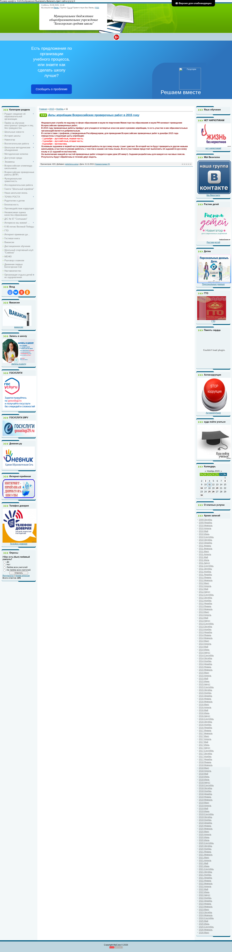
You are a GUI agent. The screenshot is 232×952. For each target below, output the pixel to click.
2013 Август (204, 621)
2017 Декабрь (205, 759)
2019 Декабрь (205, 823)
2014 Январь (205, 635)
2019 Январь (205, 797)
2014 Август (204, 652)
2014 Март (204, 641)
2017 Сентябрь (206, 751)
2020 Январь (205, 826)
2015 (51, 109)
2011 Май (203, 557)
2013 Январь (205, 606)
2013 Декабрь (205, 632)
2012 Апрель (205, 586)
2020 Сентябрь (206, 843)
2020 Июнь (204, 837)
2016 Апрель (205, 707)
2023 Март (204, 909)
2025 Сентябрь (206, 927)
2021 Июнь (204, 866)
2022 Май (203, 889)
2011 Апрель (205, 554)
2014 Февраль (205, 638)
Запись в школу (18, 364)
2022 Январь (205, 880)
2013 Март (204, 612)
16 (201, 488)
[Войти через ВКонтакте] (15, 292)
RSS (97, 8)
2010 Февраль (205, 525)
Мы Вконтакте (213, 195)
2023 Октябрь (205, 912)
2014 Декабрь (205, 664)
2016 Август (204, 716)
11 (209, 484)
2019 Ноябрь (205, 820)
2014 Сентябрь (206, 655)
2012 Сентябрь (206, 595)
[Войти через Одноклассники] (27, 292)
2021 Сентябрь (206, 869)
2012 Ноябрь (205, 600)
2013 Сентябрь (206, 623)
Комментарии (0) (102, 164)
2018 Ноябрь (205, 791)
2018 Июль (204, 779)
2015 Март (204, 673)
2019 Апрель (205, 805)
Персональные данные (213, 284)
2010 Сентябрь (206, 537)
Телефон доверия (18, 544)
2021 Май (203, 863)
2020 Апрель (205, 834)
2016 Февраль (205, 701)
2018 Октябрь (205, 788)
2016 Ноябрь (205, 725)
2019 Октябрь (205, 817)
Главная (43, 109)
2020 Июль (204, 840)
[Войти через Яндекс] (21, 292)
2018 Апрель (205, 771)
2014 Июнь (204, 649)
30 (201, 495)
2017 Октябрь (205, 753)
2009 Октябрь (205, 520)
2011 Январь (205, 546)
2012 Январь (205, 577)
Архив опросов (22, 575)
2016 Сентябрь (206, 719)
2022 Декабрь (205, 901)
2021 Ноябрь (205, 875)
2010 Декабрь (205, 543)
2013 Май (203, 618)
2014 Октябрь (205, 658)
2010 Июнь (204, 534)
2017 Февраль (205, 733)
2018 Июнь (204, 777)
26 (213, 492)
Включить (51, 1)
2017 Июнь (204, 745)
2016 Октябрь (205, 722)
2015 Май (203, 678)
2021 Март (204, 857)
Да (8, 562)
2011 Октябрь (205, 569)
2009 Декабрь (205, 522)
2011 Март (204, 551)
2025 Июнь (204, 924)
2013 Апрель (205, 615)
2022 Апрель (205, 886)
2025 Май (203, 921)
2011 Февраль (205, 548)
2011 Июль (204, 560)
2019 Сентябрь (206, 814)
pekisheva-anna (71, 164)
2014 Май (203, 647)
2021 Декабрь (205, 878)
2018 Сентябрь (206, 785)
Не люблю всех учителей (19, 570)
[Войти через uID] (10, 292)
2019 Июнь (204, 811)
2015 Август (204, 684)
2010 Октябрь (205, 540)
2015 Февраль (205, 670)
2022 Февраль (205, 883)
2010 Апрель (205, 528)
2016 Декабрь (205, 727)
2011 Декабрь (205, 574)
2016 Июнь (204, 713)
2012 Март (204, 583)
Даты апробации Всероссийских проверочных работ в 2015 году (93, 115)
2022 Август (204, 895)
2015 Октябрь (205, 690)
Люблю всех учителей (17, 567)
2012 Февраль (205, 580)
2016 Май (203, 710)
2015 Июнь (204, 681)
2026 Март (204, 932)
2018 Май (203, 774)
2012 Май (203, 589)
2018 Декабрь (205, 794)
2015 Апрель (205, 675)
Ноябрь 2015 (213, 471)
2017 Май (203, 742)
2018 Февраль (205, 765)
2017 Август (204, 748)
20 (217, 488)
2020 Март (204, 831)
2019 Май (203, 808)
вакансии (18, 327)
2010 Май (203, 531)
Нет (8, 564)
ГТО (213, 321)
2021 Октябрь (205, 872)
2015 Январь (205, 667)
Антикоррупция (213, 413)
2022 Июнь (204, 892)
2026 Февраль (205, 930)
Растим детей (213, 242)
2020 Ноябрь (205, 849)
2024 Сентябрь (206, 918)
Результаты (8, 575)
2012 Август (204, 592)
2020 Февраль (205, 829)
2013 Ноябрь (205, 629)
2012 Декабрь (205, 603)
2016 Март (204, 704)
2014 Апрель (205, 644)
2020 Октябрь (205, 846)
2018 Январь (205, 762)
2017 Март (204, 736)
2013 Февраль (205, 609)
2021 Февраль (205, 854)
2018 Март (204, 768)
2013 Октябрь (205, 626)
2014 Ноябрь (205, 661)
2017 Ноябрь (205, 756)
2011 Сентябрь (206, 566)
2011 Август (204, 563)
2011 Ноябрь (205, 572)
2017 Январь (205, 730)
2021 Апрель (205, 860)
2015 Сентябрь (206, 687)
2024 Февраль (205, 915)
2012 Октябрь (205, 598)
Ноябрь (60, 109)
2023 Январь (205, 904)
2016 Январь (205, 699)
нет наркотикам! (213, 148)
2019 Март (204, 803)
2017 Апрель (205, 739)
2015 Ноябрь (205, 693)
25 (209, 492)
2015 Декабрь (205, 696)
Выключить (40, 1)
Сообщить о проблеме (51, 89)
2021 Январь (205, 852)
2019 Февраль (205, 800)
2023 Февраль (205, 906)
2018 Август (204, 782)
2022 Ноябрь (205, 898)
